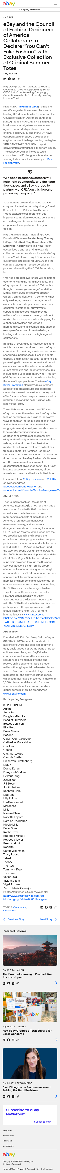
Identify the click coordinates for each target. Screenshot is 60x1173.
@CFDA (51, 479)
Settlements (46, 1168)
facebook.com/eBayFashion (20, 486)
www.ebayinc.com (14, 693)
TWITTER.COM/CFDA (16, 622)
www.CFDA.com (33, 614)
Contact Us (8, 1145)
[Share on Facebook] (9, 78)
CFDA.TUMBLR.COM (42, 622)
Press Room (8, 1135)
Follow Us (7, 1140)
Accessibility (33, 1168)
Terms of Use (9, 1168)
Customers (9, 910)
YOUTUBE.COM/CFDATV (18, 625)
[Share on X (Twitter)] (13, 78)
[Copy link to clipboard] (18, 78)
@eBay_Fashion (31, 479)
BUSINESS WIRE (28, 106)
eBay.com (7, 1130)
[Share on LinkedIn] (4, 78)
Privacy (21, 1168)
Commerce (19, 907)
